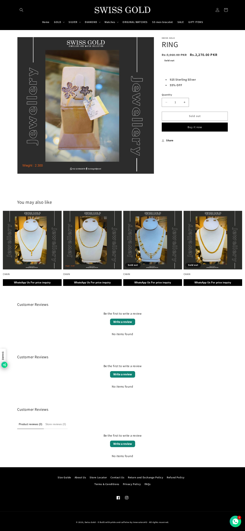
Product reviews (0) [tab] (30, 424)
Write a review (122, 322)
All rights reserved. (159, 522)
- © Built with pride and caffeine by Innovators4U (121, 522)
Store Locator (98, 477)
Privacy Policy (132, 484)
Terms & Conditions (106, 484)
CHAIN (6, 274)
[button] (21, 10)
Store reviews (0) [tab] (55, 424)
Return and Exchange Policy (145, 477)
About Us (80, 477)
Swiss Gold (90, 522)
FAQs (148, 484)
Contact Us (117, 477)
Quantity (167, 94)
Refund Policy (176, 477)
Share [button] (169, 140)
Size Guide (64, 477)
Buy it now (195, 127)
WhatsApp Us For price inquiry (32, 282)
